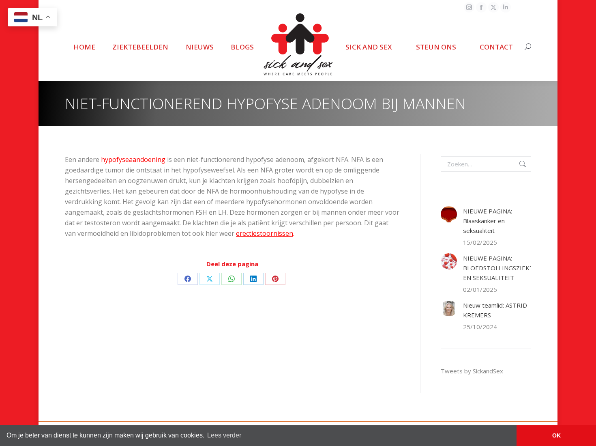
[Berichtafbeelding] (449, 214)
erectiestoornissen (264, 233)
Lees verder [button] (224, 435)
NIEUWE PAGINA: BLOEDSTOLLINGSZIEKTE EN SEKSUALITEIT (500, 268)
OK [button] (556, 435)
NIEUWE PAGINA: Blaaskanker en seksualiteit (487, 221)
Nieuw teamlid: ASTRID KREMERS (495, 310)
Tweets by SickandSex (472, 371)
